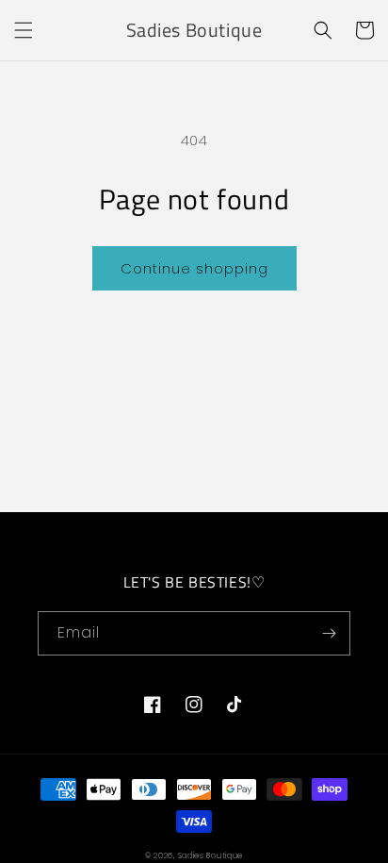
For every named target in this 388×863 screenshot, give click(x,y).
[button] (23, 30)
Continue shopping (194, 268)
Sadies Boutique (211, 855)
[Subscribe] (328, 633)
